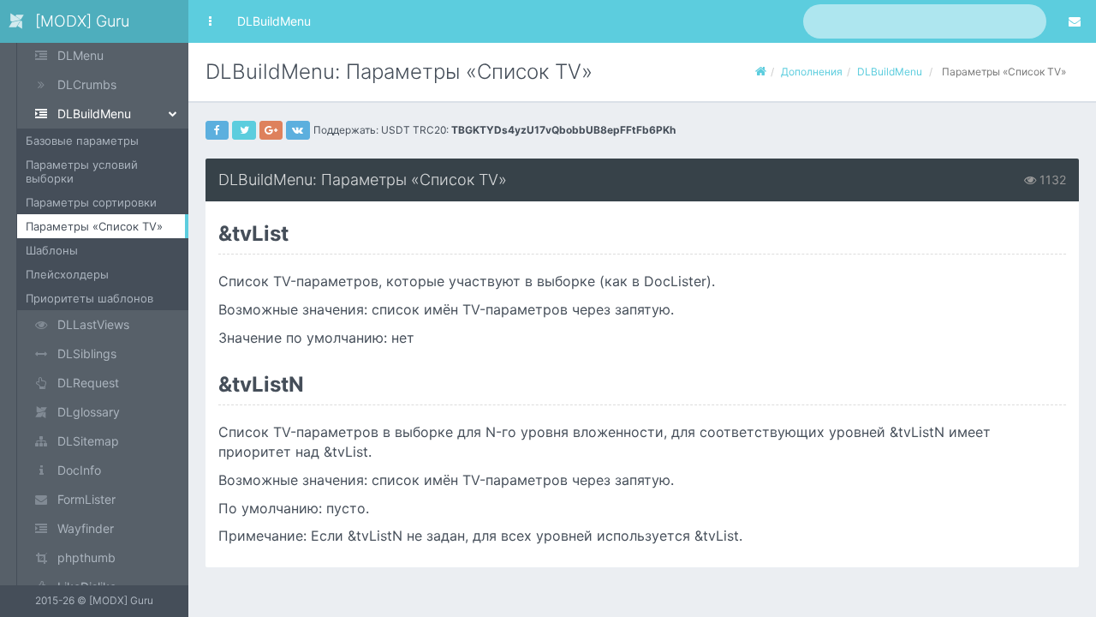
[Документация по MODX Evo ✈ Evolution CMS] (760, 71)
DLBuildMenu (274, 21)
